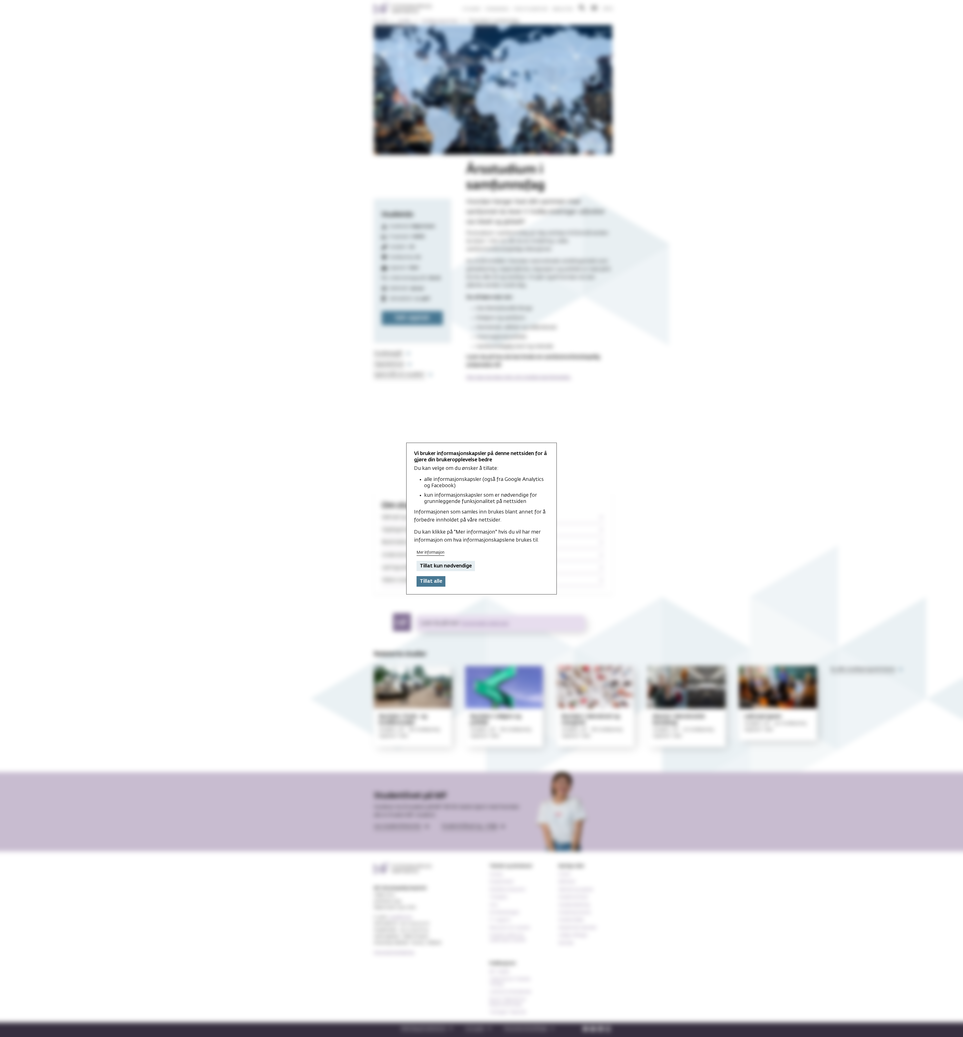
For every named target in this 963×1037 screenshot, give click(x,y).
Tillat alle (431, 581)
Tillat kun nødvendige (446, 565)
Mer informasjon (430, 552)
